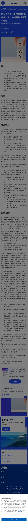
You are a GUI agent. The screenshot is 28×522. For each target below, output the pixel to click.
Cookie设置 (14, 514)
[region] (14, 508)
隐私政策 (20, 511)
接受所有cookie (14, 519)
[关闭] (26, 496)
